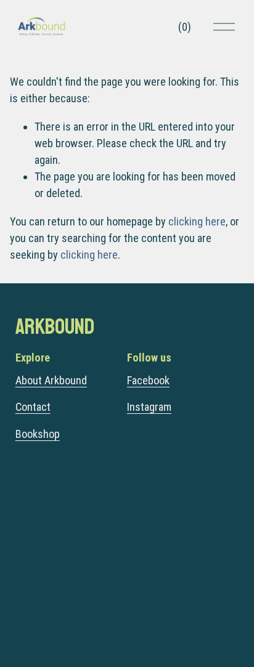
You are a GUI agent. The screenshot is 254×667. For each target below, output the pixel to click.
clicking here (197, 221)
